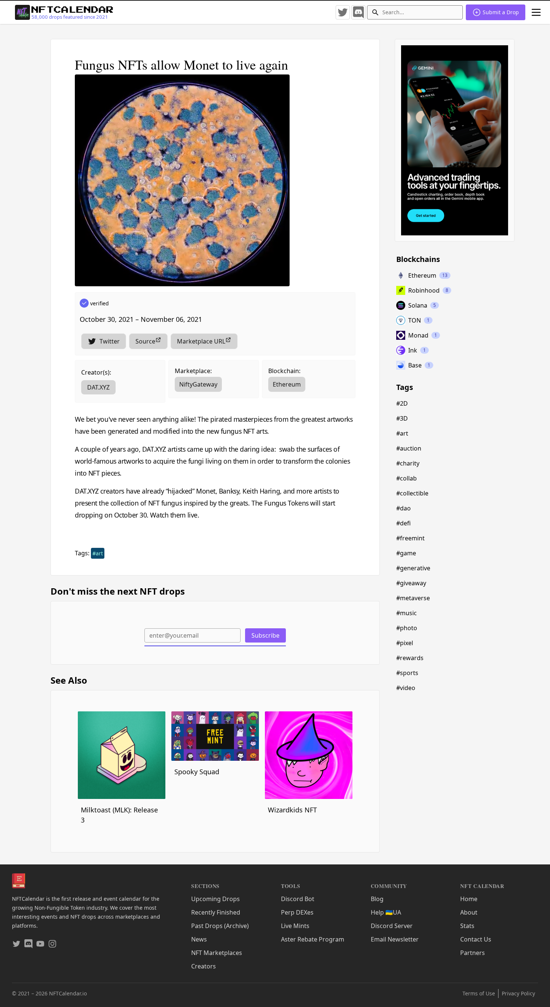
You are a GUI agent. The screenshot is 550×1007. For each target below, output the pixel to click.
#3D (402, 418)
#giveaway (411, 583)
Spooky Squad (196, 771)
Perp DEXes (297, 912)
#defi (403, 523)
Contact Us (475, 939)
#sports (407, 673)
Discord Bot (297, 899)
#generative (413, 568)
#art (97, 553)
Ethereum (287, 384)
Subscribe (265, 635)
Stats (467, 926)
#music (406, 613)
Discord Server (392, 926)
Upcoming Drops (215, 899)
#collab (406, 478)
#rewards (410, 658)
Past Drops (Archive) (220, 926)
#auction (408, 448)
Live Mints (295, 926)
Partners (472, 953)
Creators (203, 966)
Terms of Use (478, 993)
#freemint (410, 538)
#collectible (412, 493)
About (468, 912)
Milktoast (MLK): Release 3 (119, 814)
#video (405, 688)
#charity (407, 463)
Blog (377, 899)
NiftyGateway (198, 384)
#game (406, 553)
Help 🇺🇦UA (386, 912)
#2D (402, 403)
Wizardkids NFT (292, 809)
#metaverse (413, 598)
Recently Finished (215, 912)
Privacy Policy (518, 993)
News (199, 939)
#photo (406, 628)
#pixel (404, 643)
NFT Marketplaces (216, 953)
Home (468, 899)
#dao (403, 508)
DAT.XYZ (98, 387)
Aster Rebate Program (312, 939)
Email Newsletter (395, 939)
